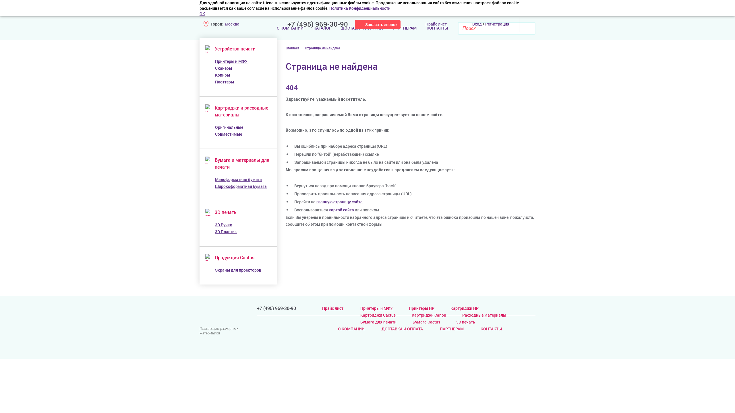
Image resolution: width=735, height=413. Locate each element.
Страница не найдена (322, 48)
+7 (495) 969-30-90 (317, 24)
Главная (292, 48)
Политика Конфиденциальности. (360, 8)
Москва (232, 24)
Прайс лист (332, 308)
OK (202, 13)
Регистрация (497, 24)
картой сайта (341, 210)
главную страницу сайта (339, 201)
